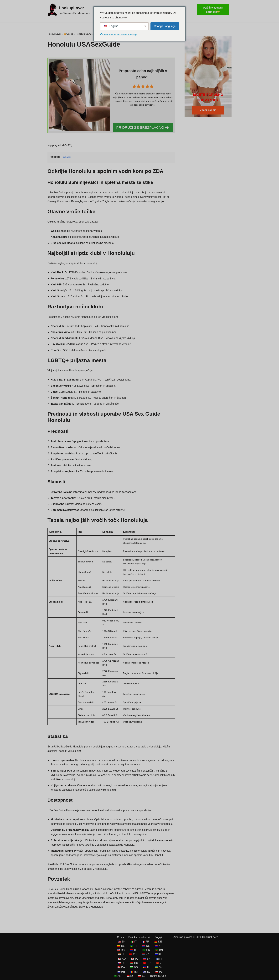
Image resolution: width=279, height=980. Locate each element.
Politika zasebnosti (139, 937)
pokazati (67, 157)
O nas (120, 937)
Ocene (69, 34)
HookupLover (54, 34)
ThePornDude (158, 976)
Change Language (165, 26)
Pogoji (158, 937)
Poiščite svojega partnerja (213, 9)
